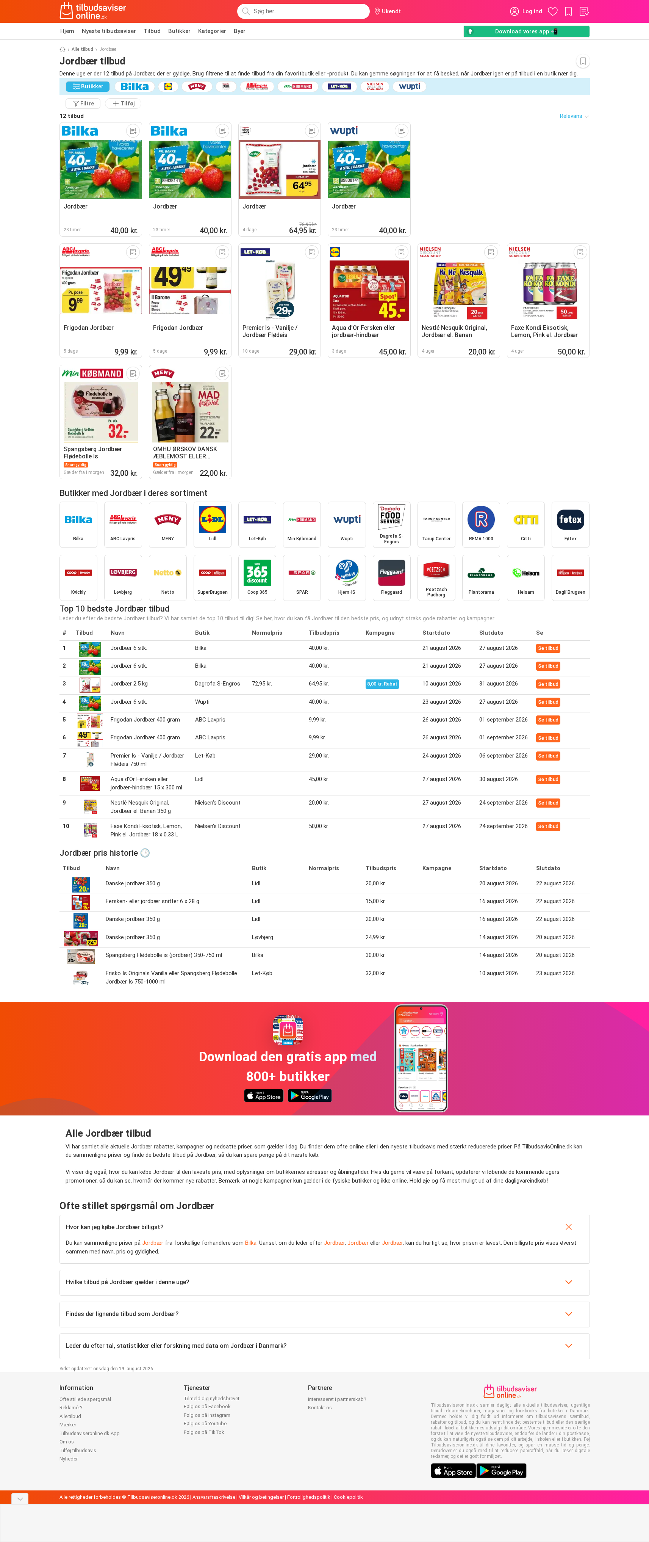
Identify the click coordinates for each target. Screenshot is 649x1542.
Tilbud (152, 31)
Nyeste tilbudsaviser (109, 31)
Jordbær (152, 1242)
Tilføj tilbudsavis (77, 1450)
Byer (240, 31)
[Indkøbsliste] (584, 11)
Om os (66, 1442)
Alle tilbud (82, 49)
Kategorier (212, 31)
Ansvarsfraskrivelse (213, 1497)
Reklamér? (71, 1407)
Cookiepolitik (348, 1497)
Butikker (179, 31)
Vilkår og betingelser (261, 1497)
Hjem (67, 31)
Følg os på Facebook (207, 1406)
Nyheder (68, 1459)
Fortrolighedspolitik (308, 1497)
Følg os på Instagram (207, 1415)
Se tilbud (548, 648)
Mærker (67, 1424)
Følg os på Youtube (205, 1423)
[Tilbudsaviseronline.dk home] (93, 11)
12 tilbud (71, 116)
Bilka (250, 1242)
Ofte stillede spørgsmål (85, 1399)
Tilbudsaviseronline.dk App (89, 1433)
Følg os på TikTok (204, 1432)
